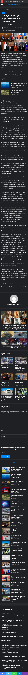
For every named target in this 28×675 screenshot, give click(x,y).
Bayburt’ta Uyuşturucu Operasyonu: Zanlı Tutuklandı (17, 557)
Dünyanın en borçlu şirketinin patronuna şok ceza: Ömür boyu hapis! (17, 590)
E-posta (3, 436)
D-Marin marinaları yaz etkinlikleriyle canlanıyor (14, 1)
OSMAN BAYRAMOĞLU (8, 27)
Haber (9, 9)
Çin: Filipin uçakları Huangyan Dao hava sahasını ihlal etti (16, 476)
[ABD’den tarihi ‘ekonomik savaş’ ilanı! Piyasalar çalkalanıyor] (6, 504)
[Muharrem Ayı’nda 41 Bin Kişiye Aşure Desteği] (21, 391)
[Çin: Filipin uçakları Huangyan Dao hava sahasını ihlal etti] (5, 85)
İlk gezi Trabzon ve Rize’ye (18, 562)
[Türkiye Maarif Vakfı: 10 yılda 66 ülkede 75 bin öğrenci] (7, 391)
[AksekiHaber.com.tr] (14, 4)
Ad (2, 430)
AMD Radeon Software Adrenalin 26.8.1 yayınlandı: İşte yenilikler (18, 489)
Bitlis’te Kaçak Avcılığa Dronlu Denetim (17, 496)
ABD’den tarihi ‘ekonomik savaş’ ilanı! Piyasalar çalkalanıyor (18, 503)
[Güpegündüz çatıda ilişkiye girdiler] (7, 360)
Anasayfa (4, 9)
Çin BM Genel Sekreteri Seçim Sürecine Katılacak (18, 576)
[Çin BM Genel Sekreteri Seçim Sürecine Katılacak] (6, 578)
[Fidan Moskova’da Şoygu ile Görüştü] (6, 571)
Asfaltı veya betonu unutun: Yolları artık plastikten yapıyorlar (18, 598)
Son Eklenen (14, 463)
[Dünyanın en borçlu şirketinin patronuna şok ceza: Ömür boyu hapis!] (6, 591)
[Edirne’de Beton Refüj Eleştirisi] (6, 537)
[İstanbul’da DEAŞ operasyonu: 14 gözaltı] (7, 376)
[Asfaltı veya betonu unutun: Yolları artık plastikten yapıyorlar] (6, 598)
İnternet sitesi (4, 442)
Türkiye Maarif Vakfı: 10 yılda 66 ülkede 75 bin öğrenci (6, 397)
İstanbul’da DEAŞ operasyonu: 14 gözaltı (6, 382)
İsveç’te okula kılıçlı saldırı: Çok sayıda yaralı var (18, 468)
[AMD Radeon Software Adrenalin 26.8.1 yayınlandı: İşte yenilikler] (6, 490)
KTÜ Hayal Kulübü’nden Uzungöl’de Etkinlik (20, 367)
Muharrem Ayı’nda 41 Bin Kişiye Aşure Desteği (20, 397)
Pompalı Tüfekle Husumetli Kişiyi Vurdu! (19, 382)
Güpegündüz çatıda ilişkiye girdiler (6, 366)
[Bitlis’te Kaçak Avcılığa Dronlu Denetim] (5, 92)
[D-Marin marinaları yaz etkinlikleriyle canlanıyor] (6, 483)
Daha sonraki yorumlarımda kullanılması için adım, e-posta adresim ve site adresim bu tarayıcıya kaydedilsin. (14, 450)
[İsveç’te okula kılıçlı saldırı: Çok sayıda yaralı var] (6, 469)
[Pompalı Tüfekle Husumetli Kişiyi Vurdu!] (21, 376)
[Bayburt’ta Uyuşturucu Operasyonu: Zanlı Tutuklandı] (6, 557)
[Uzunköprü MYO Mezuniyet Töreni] (6, 584)
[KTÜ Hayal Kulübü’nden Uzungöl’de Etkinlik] (21, 360)
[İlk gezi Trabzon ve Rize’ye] (6, 564)
